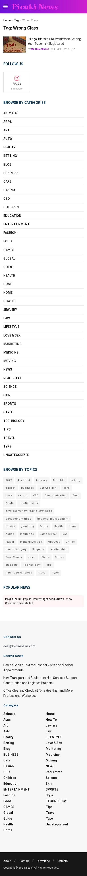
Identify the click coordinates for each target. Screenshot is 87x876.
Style (8, 412)
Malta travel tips (31, 541)
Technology (31, 564)
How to (9, 301)
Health (9, 275)
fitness (10, 526)
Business (27, 487)
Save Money (14, 557)
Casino (9, 190)
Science (10, 386)
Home (7, 20)
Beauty (9, 147)
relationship (58, 549)
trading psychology (19, 572)
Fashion (10, 232)
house (10, 534)
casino (22, 495)
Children (11, 207)
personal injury (16, 549)
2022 (9, 480)
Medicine (10, 352)
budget (10, 487)
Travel (9, 438)
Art (6, 130)
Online (70, 541)
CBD (6, 198)
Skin (6, 395)
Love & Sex (12, 335)
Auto (7, 139)
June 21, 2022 (61, 49)
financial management (52, 518)
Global (9, 258)
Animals (10, 113)
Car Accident (49, 487)
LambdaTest (48, 534)
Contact (24, 861)
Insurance (27, 534)
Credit (10, 503)
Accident (24, 480)
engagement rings (18, 518)
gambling (27, 526)
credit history (29, 503)
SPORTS (9, 403)
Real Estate (13, 378)
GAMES (8, 250)
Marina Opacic (40, 49)
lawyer (10, 541)
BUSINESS (11, 173)
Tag (16, 20)
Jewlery (10, 309)
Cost (75, 495)
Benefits (59, 480)
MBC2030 (54, 541)
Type (7, 446)
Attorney (41, 480)
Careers (63, 861)
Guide (8, 267)
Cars (7, 181)
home (73, 526)
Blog (7, 164)
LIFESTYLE (11, 326)
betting (75, 480)
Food (7, 241)
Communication (56, 495)
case (9, 495)
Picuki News (35, 7)
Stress (59, 557)
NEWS (7, 369)
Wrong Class (30, 20)
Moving (9, 361)
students (12, 564)
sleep (32, 557)
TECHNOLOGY (13, 421)
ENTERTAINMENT (16, 224)
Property (38, 549)
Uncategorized (16, 455)
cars (66, 487)
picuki (29, 867)
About (7, 861)
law (64, 534)
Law (6, 318)
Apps (7, 122)
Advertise (43, 861)
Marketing (12, 344)
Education (12, 215)
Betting (10, 156)
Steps (45, 557)
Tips (7, 429)
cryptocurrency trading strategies (29, 510)
